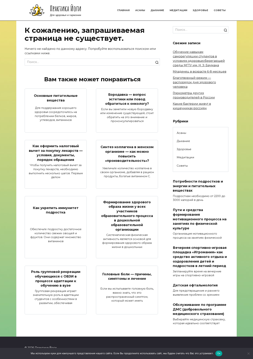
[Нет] (248, 353)
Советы (220, 10)
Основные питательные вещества (56, 98)
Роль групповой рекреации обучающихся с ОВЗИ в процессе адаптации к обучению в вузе (55, 278)
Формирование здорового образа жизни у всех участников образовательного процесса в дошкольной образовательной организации (127, 215)
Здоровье (200, 10)
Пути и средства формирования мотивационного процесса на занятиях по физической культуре (200, 219)
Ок (219, 353)
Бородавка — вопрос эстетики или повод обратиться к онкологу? (127, 99)
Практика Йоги (65, 8)
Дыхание (157, 10)
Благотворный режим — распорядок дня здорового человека (194, 82)
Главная (123, 10)
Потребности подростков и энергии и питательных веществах (198, 185)
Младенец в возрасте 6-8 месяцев (199, 71)
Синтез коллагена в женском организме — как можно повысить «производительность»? (127, 154)
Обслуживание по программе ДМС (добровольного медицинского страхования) (199, 309)
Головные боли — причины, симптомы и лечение (127, 276)
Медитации (178, 10)
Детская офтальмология (195, 285)
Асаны (140, 10)
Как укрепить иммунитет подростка (56, 210)
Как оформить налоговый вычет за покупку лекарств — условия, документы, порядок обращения (56, 153)
